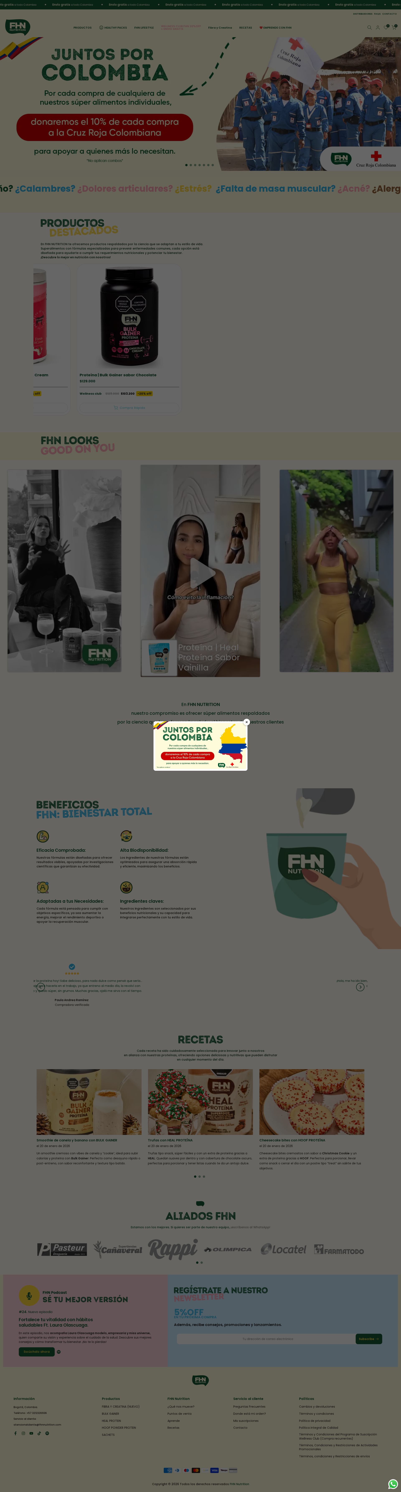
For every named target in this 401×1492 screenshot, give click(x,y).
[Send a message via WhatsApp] (393, 1484)
